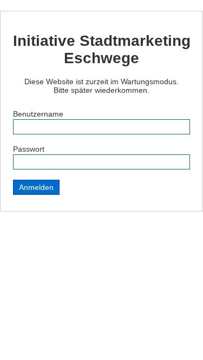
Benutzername (38, 114)
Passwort (28, 149)
